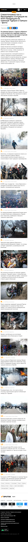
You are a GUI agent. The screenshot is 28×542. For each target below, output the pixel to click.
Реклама (2, 514)
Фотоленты (8, 483)
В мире (2, 483)
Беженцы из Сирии (4, 485)
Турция (19, 483)
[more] (26, 88)
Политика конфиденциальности (8, 519)
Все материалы (17, 500)
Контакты (8, 512)
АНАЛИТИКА (9, 500)
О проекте (3, 512)
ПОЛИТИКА (25, 500)
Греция (11, 485)
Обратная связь (4, 526)
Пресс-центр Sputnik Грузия (7, 515)
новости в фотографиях (18, 485)
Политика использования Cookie (8, 521)
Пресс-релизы (8, 514)
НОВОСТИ (3, 500)
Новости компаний (5, 517)
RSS (14, 515)
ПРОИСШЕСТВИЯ (4, 488)
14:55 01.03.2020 (4, 25)
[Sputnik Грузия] (4, 10)
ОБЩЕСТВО (12, 488)
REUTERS (6, 88)
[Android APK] (4, 530)
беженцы (24, 483)
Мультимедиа (13, 483)
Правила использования (15, 512)
